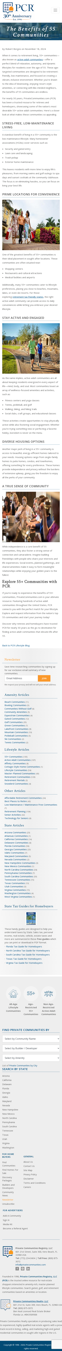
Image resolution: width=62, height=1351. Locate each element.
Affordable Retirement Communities (23, 797)
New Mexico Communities (18, 866)
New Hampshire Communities (20, 862)
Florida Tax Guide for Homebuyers (24, 946)
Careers (27, 1187)
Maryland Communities (16, 856)
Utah (4, 1139)
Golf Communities (14, 722)
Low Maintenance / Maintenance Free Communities (31, 804)
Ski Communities (13, 738)
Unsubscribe (8, 1203)
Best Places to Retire (16, 801)
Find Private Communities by (25, 1030)
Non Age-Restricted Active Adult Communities (48, 1009)
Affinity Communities (15, 763)
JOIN (44, 678)
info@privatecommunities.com (30, 1264)
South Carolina (9, 1126)
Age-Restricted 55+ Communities (31, 1003)
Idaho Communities (15, 852)
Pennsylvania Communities (18, 872)
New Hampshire (10, 1109)
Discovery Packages (7, 1179)
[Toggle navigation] (55, 10)
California (6, 1080)
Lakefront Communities (16, 728)
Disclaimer (28, 1178)
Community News (8, 1194)
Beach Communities (15, 701)
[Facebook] (17, 1268)
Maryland (6, 1101)
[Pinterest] (22, 1268)
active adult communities (30, 59)
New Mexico (8, 1113)
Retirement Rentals (15, 780)
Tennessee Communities (18, 879)
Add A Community (12, 1215)
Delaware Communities (16, 842)
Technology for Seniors (16, 818)
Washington (8, 1147)
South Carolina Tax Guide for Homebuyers (28, 954)
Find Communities (8, 1164)
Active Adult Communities (18, 759)
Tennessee (7, 1130)
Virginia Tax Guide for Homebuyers (24, 962)
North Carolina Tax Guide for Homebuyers (28, 950)
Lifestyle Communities (16, 770)
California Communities (16, 839)
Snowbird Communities (16, 783)
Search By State (15, 1069)
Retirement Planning (15, 811)
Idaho (5, 1097)
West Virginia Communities (19, 896)
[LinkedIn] (28, 1268)
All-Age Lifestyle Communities (13, 1007)
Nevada (6, 1105)
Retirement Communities (17, 776)
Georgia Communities (16, 849)
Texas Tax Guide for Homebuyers (24, 958)
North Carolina (9, 1118)
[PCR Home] (9, 1252)
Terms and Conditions (34, 1182)
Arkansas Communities (16, 835)
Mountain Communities (16, 732)
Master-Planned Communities (20, 773)
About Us (28, 1161)
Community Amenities (16, 711)
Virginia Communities (15, 889)
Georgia (6, 1092)
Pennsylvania (8, 1122)
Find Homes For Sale (10, 1171)
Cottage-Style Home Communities (22, 766)
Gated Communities (15, 718)
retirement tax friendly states (27, 296)
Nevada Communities (15, 859)
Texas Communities (15, 883)
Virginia (5, 1143)
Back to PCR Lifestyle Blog (16, 645)
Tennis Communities (15, 742)
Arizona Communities (15, 832)
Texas (5, 1134)
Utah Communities (14, 886)
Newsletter (7, 1199)
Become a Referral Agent (15, 1228)
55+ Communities (14, 756)
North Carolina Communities (19, 869)
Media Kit (7, 1224)
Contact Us (29, 1166)
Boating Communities (15, 705)
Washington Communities (18, 893)
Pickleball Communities (16, 735)
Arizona (6, 1075)
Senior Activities (13, 814)
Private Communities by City (23, 1065)
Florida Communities (15, 845)
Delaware (7, 1084)
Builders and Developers (8, 1186)
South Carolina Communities (19, 876)
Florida (5, 1088)
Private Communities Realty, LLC (30, 1301)
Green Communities (15, 725)
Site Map (27, 1170)
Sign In (6, 1220)
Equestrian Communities (17, 715)
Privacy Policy (30, 1174)
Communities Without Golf (18, 708)
